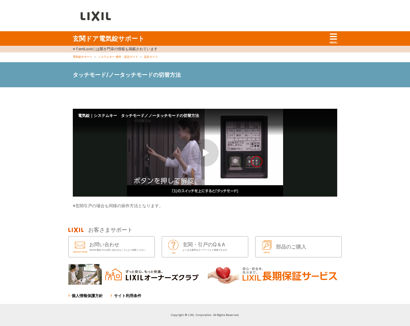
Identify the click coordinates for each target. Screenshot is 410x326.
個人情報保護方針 (87, 295)
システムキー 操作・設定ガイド (118, 56)
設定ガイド (151, 56)
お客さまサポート (110, 229)
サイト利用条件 (127, 295)
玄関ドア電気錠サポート (109, 38)
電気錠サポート (82, 56)
